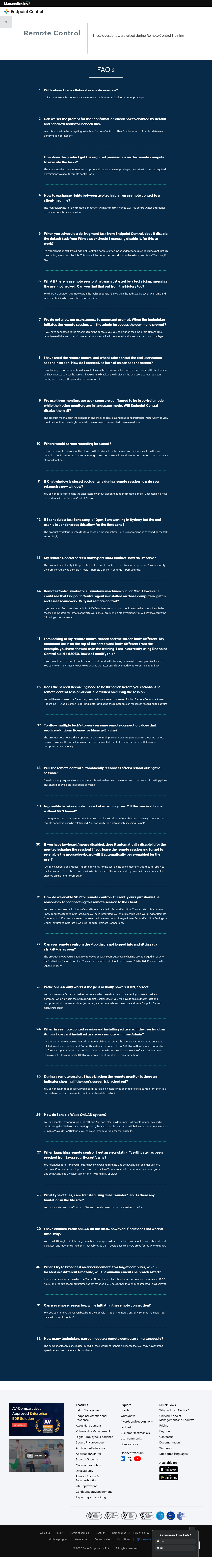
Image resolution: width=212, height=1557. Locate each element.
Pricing (163, 1425)
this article (107, 1131)
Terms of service (79, 1533)
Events (125, 1410)
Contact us (166, 1436)
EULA (60, 1533)
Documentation (169, 1442)
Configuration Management (94, 1491)
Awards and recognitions (137, 1421)
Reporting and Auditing (91, 1497)
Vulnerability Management (93, 1431)
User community (131, 1438)
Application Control (88, 1453)
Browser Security (87, 1459)
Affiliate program (58, 1539)
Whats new (128, 1416)
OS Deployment (86, 1486)
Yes (162, 1541)
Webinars (165, 1448)
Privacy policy (141, 1533)
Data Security (84, 1470)
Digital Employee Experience (94, 1436)
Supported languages (173, 1453)
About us (45, 1533)
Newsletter (81, 1539)
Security (100, 1533)
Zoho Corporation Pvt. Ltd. (99, 1548)
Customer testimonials (135, 1433)
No (161, 1548)
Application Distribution (91, 1448)
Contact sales (102, 1539)
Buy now (164, 1431)
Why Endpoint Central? (174, 1410)
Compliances (129, 1444)
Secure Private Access (90, 1442)
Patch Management (88, 1410)
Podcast (126, 1427)
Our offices (123, 1539)
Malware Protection (88, 1465)
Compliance (119, 1533)
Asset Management (88, 1425)
